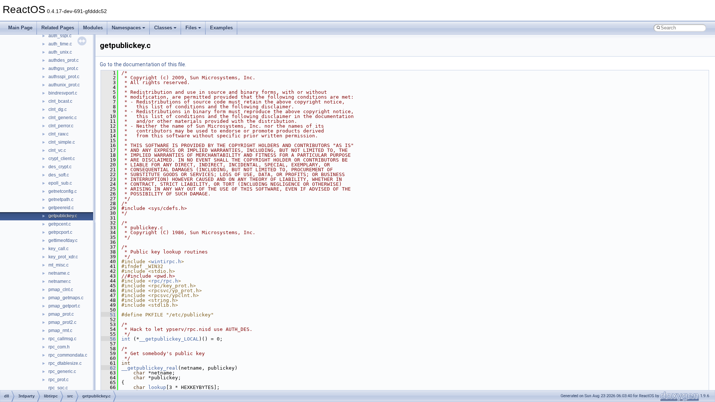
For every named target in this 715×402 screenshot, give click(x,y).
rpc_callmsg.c (62, 338)
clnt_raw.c (58, 134)
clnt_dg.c (57, 109)
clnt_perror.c (60, 125)
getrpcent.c (59, 224)
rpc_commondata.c (67, 355)
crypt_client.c (61, 158)
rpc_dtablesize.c (65, 363)
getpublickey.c (62, 215)
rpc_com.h (59, 347)
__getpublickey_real (149, 368)
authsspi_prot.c (63, 76)
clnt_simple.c (61, 142)
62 (108, 368)
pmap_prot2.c (62, 322)
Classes (163, 28)
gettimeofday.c (62, 240)
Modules (93, 28)
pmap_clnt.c (60, 289)
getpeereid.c (61, 207)
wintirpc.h (166, 261)
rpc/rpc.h (164, 281)
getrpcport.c (60, 232)
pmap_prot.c (61, 314)
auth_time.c (60, 44)
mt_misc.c (58, 265)
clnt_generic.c (62, 117)
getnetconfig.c (62, 191)
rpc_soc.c (58, 387)
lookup (157, 387)
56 (108, 339)
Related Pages (57, 28)
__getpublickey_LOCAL (169, 339)
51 (108, 315)
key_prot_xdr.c (63, 256)
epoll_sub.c (60, 183)
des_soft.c (58, 175)
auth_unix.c (60, 52)
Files (191, 28)
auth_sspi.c (60, 35)
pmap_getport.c (64, 306)
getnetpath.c (60, 199)
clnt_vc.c (57, 150)
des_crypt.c (60, 166)
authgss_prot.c (63, 68)
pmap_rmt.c (60, 330)
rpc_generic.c (62, 371)
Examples (221, 28)
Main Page (20, 28)
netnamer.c (59, 281)
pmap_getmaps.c (65, 297)
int (125, 339)
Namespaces (126, 28)
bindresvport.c (62, 93)
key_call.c (58, 248)
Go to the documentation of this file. (143, 64)
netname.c (59, 273)
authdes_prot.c (63, 60)
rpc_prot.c (58, 379)
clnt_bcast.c (60, 101)
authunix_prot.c (64, 84)
